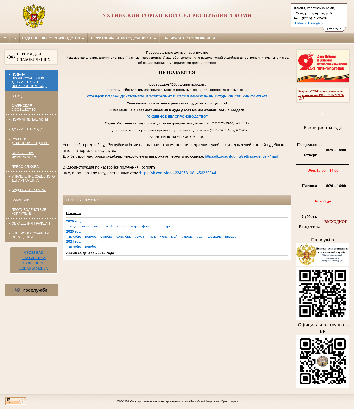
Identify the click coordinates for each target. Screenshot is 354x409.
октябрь (106, 236)
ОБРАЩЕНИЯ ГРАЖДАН (31, 223)
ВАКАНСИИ (21, 200)
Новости (73, 213)
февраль (149, 226)
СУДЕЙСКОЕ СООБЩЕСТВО (24, 107)
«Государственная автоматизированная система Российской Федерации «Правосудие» (184, 401)
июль (86, 226)
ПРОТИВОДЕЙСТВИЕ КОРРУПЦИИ (29, 211)
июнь (98, 226)
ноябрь (91, 236)
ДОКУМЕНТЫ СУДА (27, 129)
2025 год (73, 231)
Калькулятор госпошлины (189, 38)
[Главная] (5, 38)
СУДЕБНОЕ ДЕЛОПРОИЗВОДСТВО (30, 141)
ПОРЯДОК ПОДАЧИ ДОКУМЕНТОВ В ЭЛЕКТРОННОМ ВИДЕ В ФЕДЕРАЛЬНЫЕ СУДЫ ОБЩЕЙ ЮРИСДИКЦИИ (177, 96)
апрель (121, 226)
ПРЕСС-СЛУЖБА (25, 167)
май (109, 226)
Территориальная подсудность (121, 38)
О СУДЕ (18, 96)
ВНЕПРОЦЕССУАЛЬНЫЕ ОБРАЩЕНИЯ (31, 235)
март (134, 226)
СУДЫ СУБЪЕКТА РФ (29, 190)
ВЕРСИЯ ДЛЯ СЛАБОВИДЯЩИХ (34, 57)
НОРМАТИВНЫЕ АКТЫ (30, 119)
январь (165, 226)
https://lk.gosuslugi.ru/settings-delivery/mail (242, 156)
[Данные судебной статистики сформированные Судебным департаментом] (322, 113)
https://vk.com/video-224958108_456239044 (178, 173)
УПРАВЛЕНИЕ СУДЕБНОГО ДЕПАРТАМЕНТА (33, 178)
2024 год (73, 241)
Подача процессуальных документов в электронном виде (29, 80)
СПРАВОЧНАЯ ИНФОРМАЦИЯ (24, 155)
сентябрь (123, 236)
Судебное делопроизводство (51, 38)
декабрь (75, 236)
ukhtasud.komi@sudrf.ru (312, 23)
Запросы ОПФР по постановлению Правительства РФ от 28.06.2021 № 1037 (321, 95)
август (74, 226)
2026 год (73, 221)
